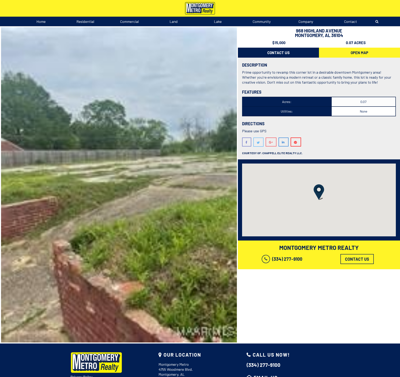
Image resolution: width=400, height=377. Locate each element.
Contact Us (278, 52)
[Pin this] (296, 142)
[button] (319, 192)
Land (174, 21)
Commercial (129, 21)
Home (41, 21)
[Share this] (246, 142)
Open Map (359, 52)
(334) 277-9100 (287, 259)
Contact (350, 21)
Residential (85, 21)
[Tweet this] (258, 142)
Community (261, 21)
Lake (218, 21)
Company (305, 21)
